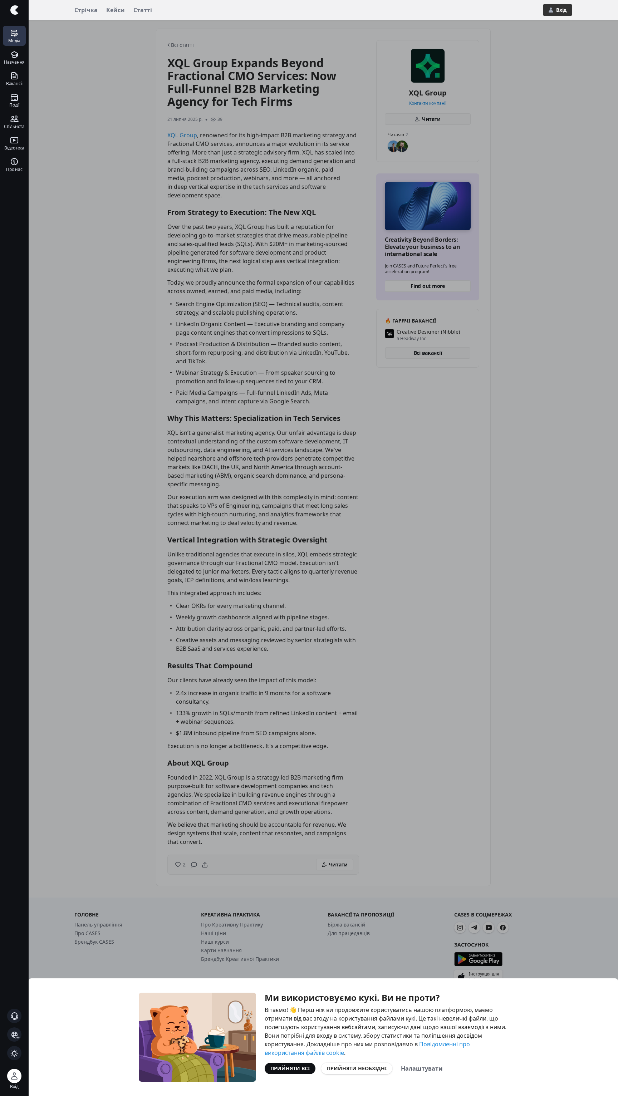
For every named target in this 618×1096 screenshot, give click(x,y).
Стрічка (86, 10)
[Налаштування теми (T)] (14, 1053)
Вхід (561, 9)
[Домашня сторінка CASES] (14, 10)
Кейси (115, 10)
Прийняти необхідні (357, 1068)
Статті (142, 10)
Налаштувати (422, 1068)
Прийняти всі (290, 1068)
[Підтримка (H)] (14, 1016)
